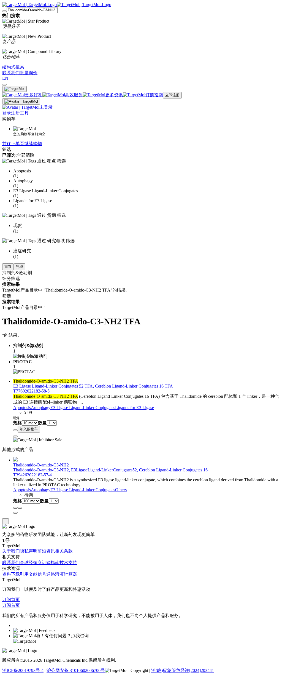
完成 (19, 267)
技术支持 (68, 562)
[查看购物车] (4, 85)
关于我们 (11, 551)
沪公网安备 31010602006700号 (76, 670)
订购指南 (50, 562)
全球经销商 (31, 562)
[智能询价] (20, 508)
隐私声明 (28, 551)
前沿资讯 (46, 551)
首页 (15, 599)
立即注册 (172, 95)
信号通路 (46, 574)
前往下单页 (13, 143)
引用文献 (28, 574)
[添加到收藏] (15, 430)
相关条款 (64, 551)
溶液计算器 (66, 574)
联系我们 (11, 562)
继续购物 (33, 143)
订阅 (6, 599)
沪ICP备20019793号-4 (23, 670)
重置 (8, 267)
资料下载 (11, 574)
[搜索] (4, 11)
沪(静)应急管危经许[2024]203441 (182, 670)
